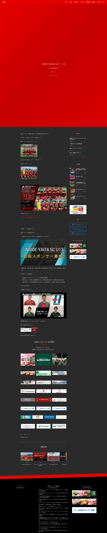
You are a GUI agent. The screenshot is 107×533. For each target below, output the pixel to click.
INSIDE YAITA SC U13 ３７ (80, 196)
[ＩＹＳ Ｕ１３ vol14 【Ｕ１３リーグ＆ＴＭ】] (40, 456)
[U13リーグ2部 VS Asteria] (53, 456)
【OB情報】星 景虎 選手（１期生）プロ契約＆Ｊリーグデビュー (81, 169)
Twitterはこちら (79, 229)
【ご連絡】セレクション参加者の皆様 (76, 143)
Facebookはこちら (79, 224)
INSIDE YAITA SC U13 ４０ (80, 189)
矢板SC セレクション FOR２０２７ (76, 148)
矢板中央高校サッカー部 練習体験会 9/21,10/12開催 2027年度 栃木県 (50, 504)
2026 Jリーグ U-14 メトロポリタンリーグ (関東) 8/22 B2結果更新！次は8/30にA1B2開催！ (53, 502)
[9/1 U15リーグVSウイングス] (27, 456)
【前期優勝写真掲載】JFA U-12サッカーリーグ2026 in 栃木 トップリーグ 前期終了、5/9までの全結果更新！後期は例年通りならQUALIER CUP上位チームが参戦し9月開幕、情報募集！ (53, 519)
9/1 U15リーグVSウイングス (26, 464)
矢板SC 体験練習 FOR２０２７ (75, 152)
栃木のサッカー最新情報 (54, 486)
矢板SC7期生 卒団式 (79, 176)
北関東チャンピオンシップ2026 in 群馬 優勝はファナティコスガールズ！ (51, 506)
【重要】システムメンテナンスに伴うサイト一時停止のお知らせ (78, 139)
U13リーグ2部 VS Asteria (53, 464)
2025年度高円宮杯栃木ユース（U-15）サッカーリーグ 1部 (81, 183)
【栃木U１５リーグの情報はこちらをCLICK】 (30, 217)
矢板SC (4, 2)
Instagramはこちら (79, 233)
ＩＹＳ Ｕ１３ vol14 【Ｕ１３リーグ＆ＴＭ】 (40, 465)
